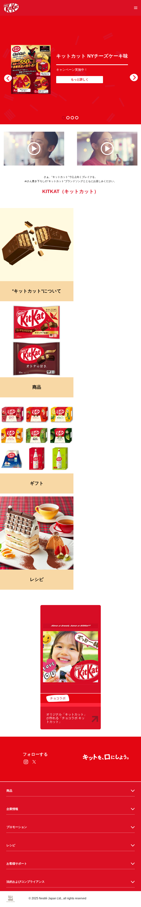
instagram (26, 762)
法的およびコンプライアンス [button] (25, 881)
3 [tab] (73, 117)
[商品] (36, 340)
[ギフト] (36, 436)
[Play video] (34, 148)
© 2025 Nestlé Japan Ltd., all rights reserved (57, 898)
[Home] (11, 8)
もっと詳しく (79, 79)
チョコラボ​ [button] (58, 698)
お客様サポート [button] (16, 863)
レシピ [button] (10, 845)
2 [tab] (69, 117)
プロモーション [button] (16, 827)
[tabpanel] (70, 69)
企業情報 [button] (12, 808)
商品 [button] (9, 790)
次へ (131, 76)
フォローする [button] (35, 754)
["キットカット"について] (36, 244)
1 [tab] (64, 117)
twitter (34, 762)
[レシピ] (36, 533)
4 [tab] (77, 117)
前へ (10, 76)
